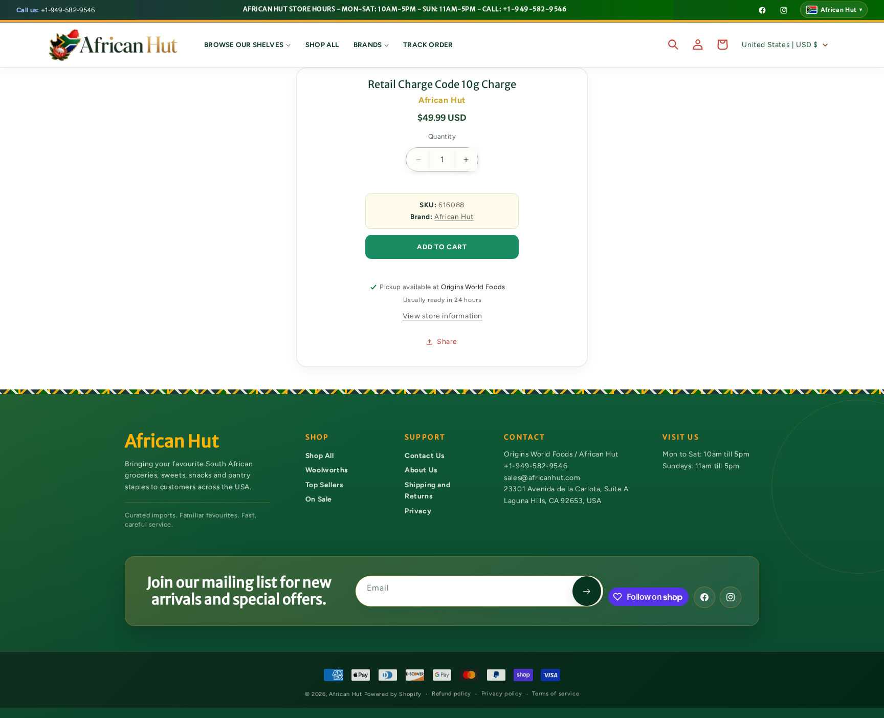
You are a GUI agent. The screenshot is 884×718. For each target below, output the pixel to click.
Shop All (319, 455)
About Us (421, 470)
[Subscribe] (586, 591)
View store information (442, 316)
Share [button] (447, 341)
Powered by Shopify (393, 694)
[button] (247, 44)
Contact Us (425, 455)
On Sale (318, 499)
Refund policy (451, 693)
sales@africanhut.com (542, 477)
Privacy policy (501, 693)
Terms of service (555, 693)
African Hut (454, 216)
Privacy (418, 511)
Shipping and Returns (427, 491)
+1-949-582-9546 (55, 10)
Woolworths (326, 470)
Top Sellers (324, 485)
